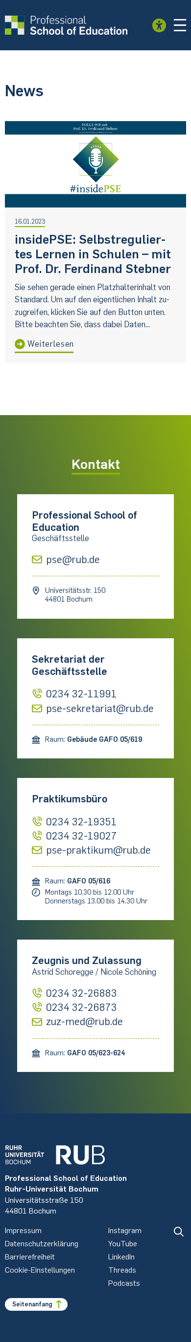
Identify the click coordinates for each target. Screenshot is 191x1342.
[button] (180, 25)
